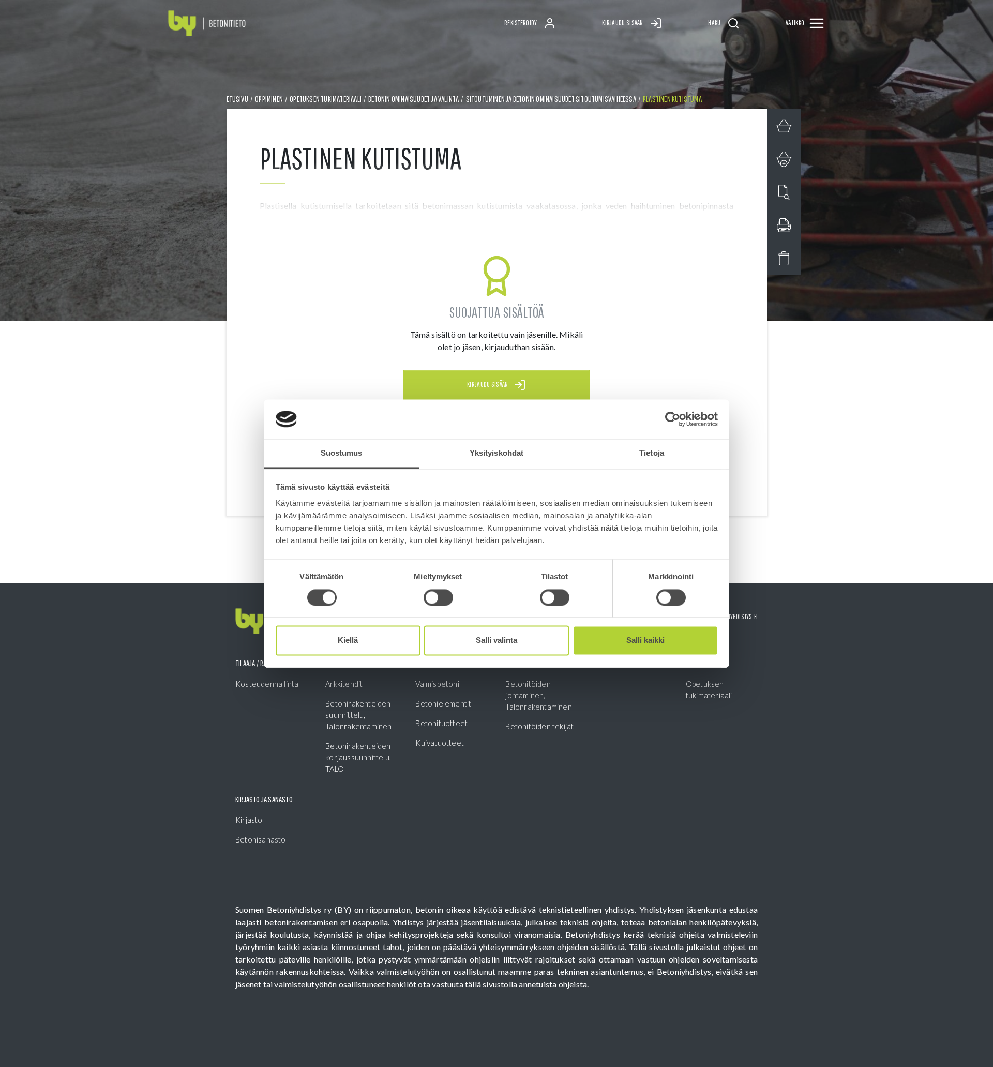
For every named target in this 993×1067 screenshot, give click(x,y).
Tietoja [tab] (651, 453)
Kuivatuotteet (439, 742)
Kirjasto (249, 819)
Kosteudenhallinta (266, 683)
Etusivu (237, 98)
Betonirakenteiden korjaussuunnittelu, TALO (358, 757)
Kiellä (348, 640)
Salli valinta (496, 640)
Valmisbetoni (437, 683)
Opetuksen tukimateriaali (326, 98)
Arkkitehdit (344, 683)
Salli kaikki (645, 640)
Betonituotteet (441, 723)
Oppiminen (269, 98)
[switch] (438, 597)
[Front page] (207, 23)
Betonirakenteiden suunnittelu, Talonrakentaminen (358, 715)
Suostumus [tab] (342, 453)
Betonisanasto (260, 839)
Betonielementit (443, 703)
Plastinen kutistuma (672, 98)
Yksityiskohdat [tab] (496, 453)
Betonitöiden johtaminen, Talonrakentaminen (538, 695)
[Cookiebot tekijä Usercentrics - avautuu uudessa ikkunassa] (672, 419)
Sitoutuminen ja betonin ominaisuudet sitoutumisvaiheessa (551, 98)
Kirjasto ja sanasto (264, 799)
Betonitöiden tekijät (539, 726)
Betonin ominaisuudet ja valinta (413, 98)
